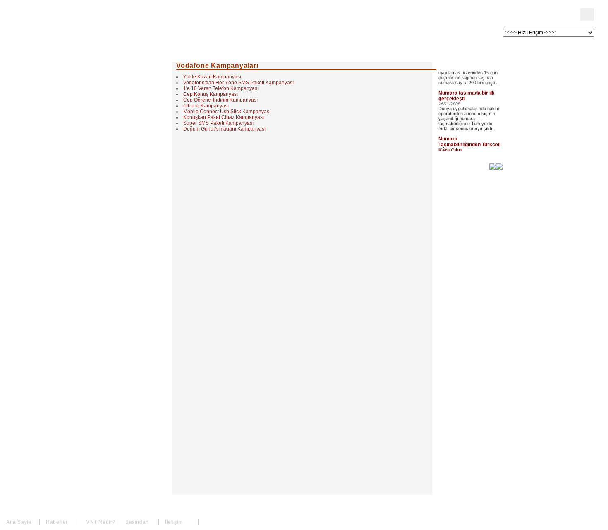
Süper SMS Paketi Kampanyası (218, 123)
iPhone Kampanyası (206, 106)
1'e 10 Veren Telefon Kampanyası (221, 88)
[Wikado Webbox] (492, 167)
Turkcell (122, 110)
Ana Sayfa (125, 65)
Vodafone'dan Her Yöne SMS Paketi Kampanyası (238, 83)
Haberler (123, 80)
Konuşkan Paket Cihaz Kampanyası (223, 117)
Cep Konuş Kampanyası (210, 94)
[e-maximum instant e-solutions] (499, 167)
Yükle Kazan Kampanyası (212, 77)
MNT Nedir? (128, 95)
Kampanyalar (130, 154)
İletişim (121, 184)
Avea (117, 139)
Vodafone (124, 124)
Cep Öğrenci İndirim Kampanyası (220, 100)
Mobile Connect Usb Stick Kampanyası (226, 111)
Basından (124, 169)
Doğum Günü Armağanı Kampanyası (224, 129)
